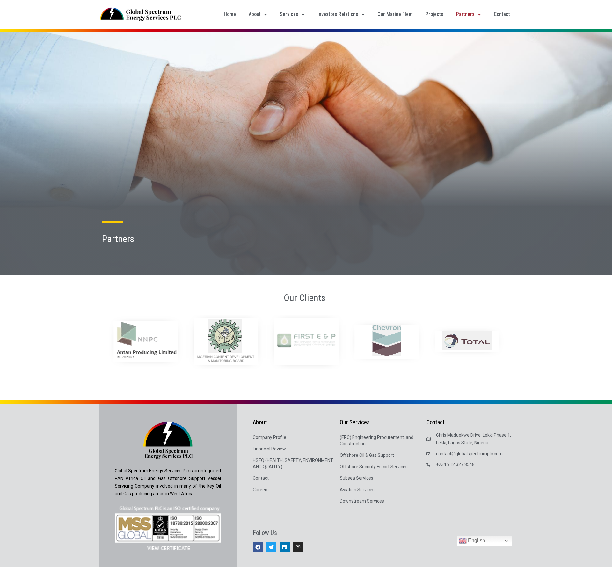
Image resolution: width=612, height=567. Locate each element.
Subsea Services (356, 478)
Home (230, 14)
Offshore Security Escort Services (374, 466)
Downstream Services (362, 501)
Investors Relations (337, 14)
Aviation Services (357, 489)
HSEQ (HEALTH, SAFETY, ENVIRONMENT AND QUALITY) (293, 463)
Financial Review (269, 448)
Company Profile (269, 437)
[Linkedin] (285, 547)
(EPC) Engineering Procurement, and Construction (376, 440)
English (476, 540)
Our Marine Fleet (395, 14)
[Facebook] (258, 547)
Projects (434, 14)
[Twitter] (271, 547)
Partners (465, 14)
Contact (502, 14)
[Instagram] (298, 547)
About (255, 14)
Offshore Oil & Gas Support (367, 455)
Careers (261, 489)
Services (289, 14)
